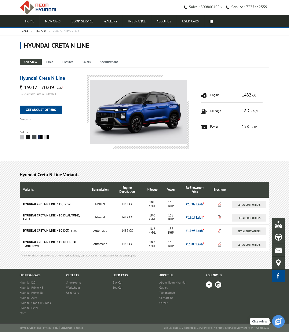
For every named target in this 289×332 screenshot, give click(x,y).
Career (163, 303)
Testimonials (167, 293)
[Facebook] (209, 284)
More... (24, 313)
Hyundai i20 (28, 283)
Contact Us (166, 298)
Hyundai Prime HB (31, 288)
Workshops (73, 288)
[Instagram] (218, 284)
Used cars (190, 21)
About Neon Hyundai (172, 283)
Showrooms (73, 283)
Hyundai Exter (29, 308)
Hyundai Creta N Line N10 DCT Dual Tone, (50, 244)
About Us (164, 21)
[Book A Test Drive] (278, 237)
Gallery (110, 21)
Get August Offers (41, 110)
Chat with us (259, 321)
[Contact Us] (278, 250)
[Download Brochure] (219, 205)
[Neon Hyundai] (40, 7)
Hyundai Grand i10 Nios (35, 303)
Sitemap (78, 328)
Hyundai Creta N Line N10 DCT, (46, 231)
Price (49, 62)
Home (29, 21)
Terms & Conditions (30, 328)
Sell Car (117, 288)
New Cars (53, 21)
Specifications (109, 62)
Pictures (67, 62)
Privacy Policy (50, 328)
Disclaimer (66, 328)
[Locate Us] (278, 263)
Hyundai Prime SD (31, 293)
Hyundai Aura (28, 298)
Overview (30, 62)
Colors (87, 62)
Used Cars (72, 293)
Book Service (83, 21)
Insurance (137, 21)
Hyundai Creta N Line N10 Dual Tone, (51, 216)
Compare (25, 119)
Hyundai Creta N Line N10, (43, 204)
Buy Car (117, 283)
